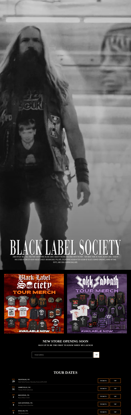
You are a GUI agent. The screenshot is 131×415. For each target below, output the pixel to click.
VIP (115, 380)
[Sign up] (96, 355)
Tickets (103, 380)
